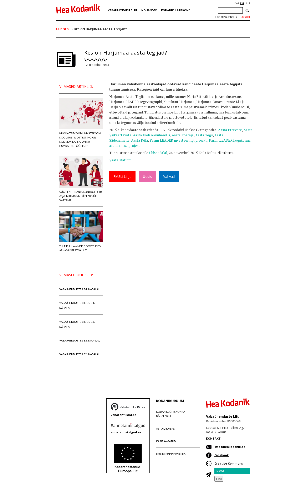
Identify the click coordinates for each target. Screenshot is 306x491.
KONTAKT (213, 438)
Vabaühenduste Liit (123, 10)
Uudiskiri (244, 17)
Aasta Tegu (204, 135)
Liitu (219, 479)
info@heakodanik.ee (229, 447)
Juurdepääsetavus (226, 17)
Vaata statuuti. (120, 160)
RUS (247, 3)
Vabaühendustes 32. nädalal (79, 354)
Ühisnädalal (158, 153)
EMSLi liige (122, 176)
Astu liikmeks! (165, 428)
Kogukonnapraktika (170, 454)
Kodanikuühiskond (175, 10)
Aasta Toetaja (183, 135)
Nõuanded (149, 10)
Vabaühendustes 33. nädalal (79, 340)
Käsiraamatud (166, 441)
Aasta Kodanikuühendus (151, 135)
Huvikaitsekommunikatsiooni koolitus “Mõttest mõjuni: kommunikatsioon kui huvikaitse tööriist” (80, 139)
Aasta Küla (139, 140)
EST (242, 3)
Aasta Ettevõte (230, 130)
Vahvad (169, 176)
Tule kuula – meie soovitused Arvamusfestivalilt (80, 248)
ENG (236, 3)
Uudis (147, 176)
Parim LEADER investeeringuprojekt (178, 140)
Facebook (221, 455)
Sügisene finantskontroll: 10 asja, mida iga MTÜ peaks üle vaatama (80, 196)
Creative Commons (228, 463)
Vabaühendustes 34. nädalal (79, 289)
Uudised (62, 29)
